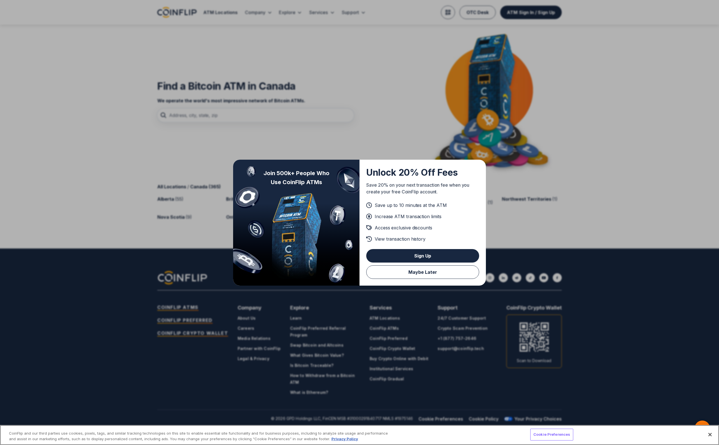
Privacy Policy (344, 439)
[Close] (710, 434)
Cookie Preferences (551, 434)
